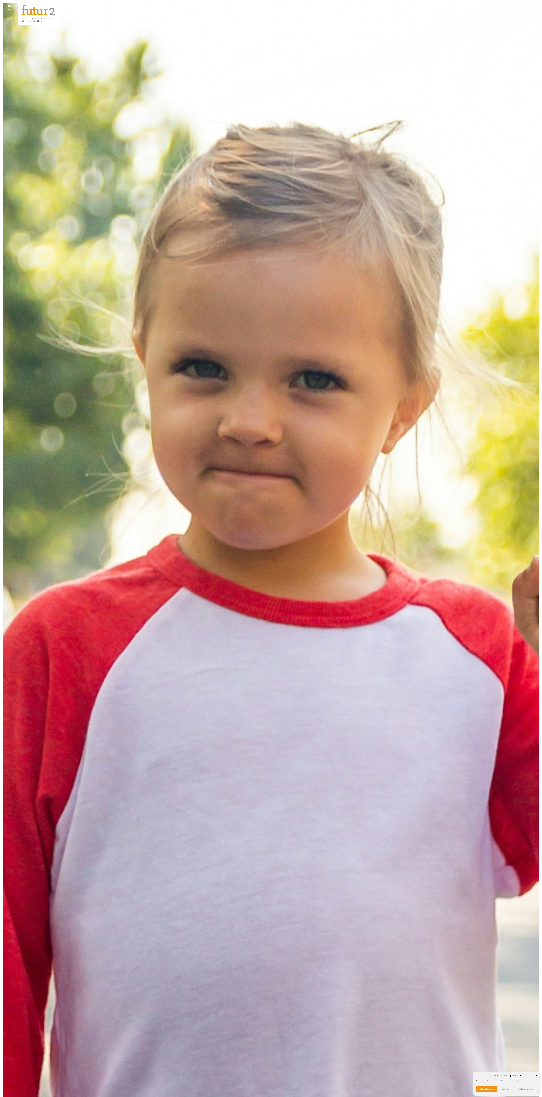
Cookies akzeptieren (487, 1089)
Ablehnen (506, 1089)
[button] (536, 1075)
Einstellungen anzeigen (526, 1089)
